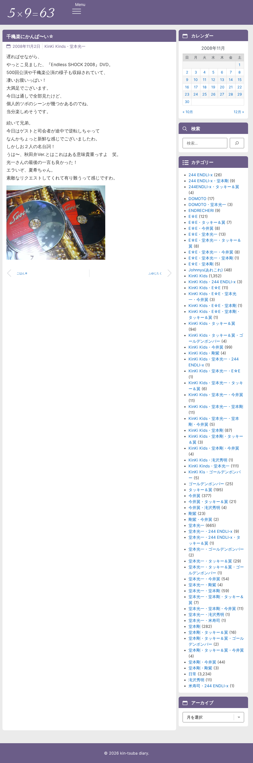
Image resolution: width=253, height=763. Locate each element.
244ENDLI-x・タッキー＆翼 (214, 186)
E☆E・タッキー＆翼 (207, 222)
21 (231, 87)
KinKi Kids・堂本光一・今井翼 (216, 394)
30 (187, 102)
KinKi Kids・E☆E (205, 287)
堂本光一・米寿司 (204, 620)
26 (213, 94)
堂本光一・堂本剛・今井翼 (212, 608)
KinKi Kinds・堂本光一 (64, 46)
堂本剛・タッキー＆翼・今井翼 (216, 650)
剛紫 (192, 513)
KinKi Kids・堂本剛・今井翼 (214, 448)
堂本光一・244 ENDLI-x (210, 531)
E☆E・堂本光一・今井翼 (211, 252)
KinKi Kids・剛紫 (204, 353)
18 (205, 87)
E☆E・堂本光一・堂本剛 (211, 257)
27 (222, 94)
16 (187, 87)
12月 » (239, 112)
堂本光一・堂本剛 (204, 590)
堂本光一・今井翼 (204, 578)
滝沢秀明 (196, 679)
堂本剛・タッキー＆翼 (208, 632)
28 (231, 94)
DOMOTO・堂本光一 (207, 204)
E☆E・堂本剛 (201, 263)
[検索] (237, 143)
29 (239, 94)
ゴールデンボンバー (206, 483)
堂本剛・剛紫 (200, 667)
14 (231, 79)
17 (196, 87)
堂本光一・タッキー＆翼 (210, 561)
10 (196, 79)
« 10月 (188, 112)
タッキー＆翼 (200, 489)
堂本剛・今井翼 (202, 662)
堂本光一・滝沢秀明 (206, 614)
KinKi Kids (198, 275)
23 (187, 94)
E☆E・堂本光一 (203, 234)
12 (213, 79)
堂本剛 (194, 626)
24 (195, 94)
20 (222, 87)
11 (204, 79)
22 (239, 87)
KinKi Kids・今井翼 (206, 347)
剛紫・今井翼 (200, 519)
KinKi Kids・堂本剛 (206, 430)
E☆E (193, 216)
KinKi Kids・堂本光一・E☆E (214, 370)
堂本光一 (196, 525)
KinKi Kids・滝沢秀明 (208, 460)
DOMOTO (197, 198)
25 (204, 94)
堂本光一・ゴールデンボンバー (216, 549)
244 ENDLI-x (201, 174)
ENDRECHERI (201, 210)
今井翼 (194, 495)
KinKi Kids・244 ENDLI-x (212, 281)
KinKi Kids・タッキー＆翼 (212, 323)
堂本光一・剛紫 (202, 584)
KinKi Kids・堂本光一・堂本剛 (216, 406)
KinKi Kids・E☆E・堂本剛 (212, 305)
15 (240, 79)
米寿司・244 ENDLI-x (209, 685)
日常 (192, 673)
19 (213, 87)
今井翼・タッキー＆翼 (208, 501)
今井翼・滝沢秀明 (204, 507)
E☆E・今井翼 (201, 228)
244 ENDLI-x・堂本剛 (209, 180)
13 (222, 79)
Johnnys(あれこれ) (206, 269)
